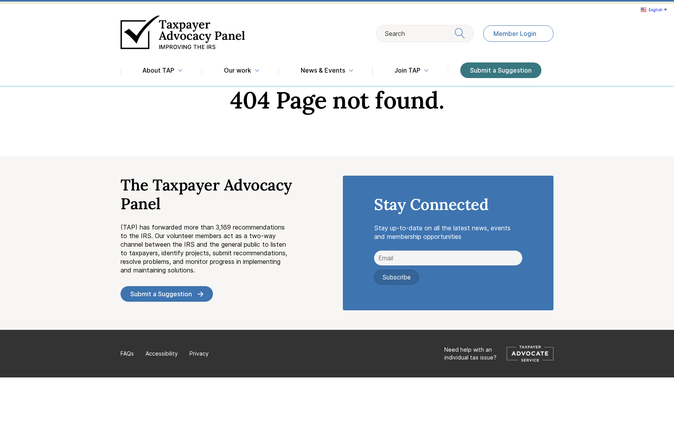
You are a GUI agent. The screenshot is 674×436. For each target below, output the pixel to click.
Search (395, 33)
